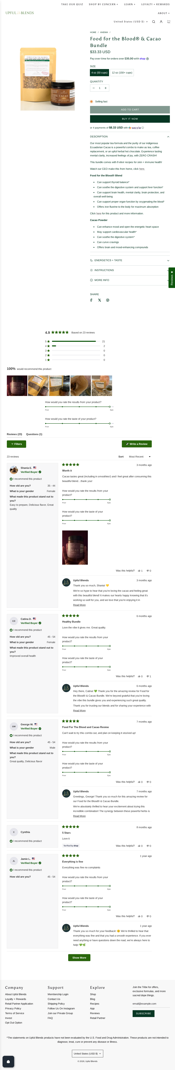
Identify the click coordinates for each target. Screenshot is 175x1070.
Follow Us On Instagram (61, 1008)
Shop (93, 994)
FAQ (50, 1018)
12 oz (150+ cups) (122, 72)
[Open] (8, 1061)
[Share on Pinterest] (107, 300)
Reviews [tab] (14, 435)
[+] (105, 88)
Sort (121, 456)
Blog (92, 999)
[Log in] (161, 21)
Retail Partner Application (19, 1003)
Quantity (96, 81)
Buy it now (130, 118)
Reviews (95, 1013)
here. (142, 168)
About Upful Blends (15, 994)
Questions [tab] (34, 435)
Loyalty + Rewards (15, 999)
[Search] (153, 21)
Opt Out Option (13, 1022)
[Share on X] (99, 300)
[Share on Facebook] (91, 300)
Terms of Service (14, 1013)
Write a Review (140, 444)
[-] (93, 88)
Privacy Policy (13, 1008)
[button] (130, 127)
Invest (8, 1018)
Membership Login (58, 994)
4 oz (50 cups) (99, 72)
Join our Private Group (60, 1013)
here (98, 213)
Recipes (94, 1003)
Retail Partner (97, 1018)
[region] (60, 385)
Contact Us (54, 999)
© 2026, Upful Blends (87, 1061)
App (92, 1008)
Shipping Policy (56, 1003)
